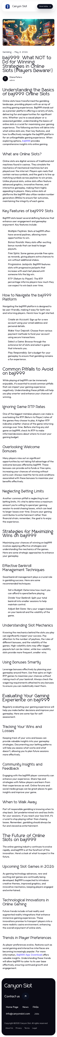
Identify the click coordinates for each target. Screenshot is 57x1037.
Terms (27, 1028)
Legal (34, 1028)
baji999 (26, 140)
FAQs (36, 1006)
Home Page (12, 1006)
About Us (9, 1028)
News (25, 1006)
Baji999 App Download (29, 954)
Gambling (7, 52)
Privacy (19, 1028)
